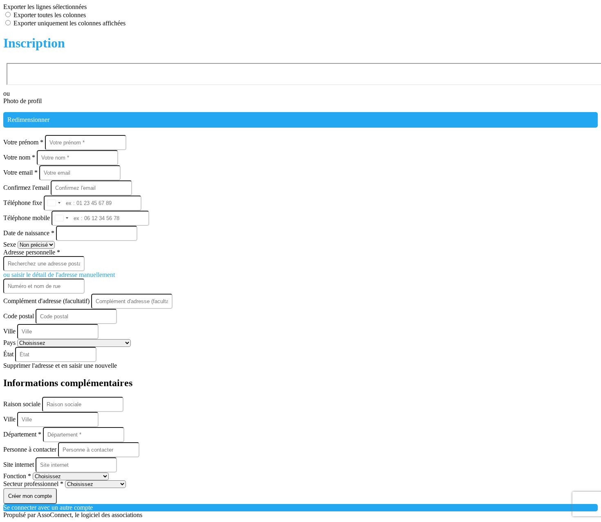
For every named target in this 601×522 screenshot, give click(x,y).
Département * (23, 434)
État (9, 354)
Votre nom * (20, 157)
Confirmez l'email (26, 187)
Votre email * (21, 172)
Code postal (18, 316)
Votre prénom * (24, 142)
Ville (10, 331)
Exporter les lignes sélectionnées (45, 6)
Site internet (19, 464)
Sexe (10, 244)
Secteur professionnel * (34, 483)
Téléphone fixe (23, 202)
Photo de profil (22, 100)
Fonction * (18, 476)
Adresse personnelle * (31, 252)
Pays (10, 342)
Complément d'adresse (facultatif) (47, 300)
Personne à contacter (30, 449)
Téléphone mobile (27, 217)
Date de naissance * (29, 233)
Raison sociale (22, 403)
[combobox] (53, 203)
